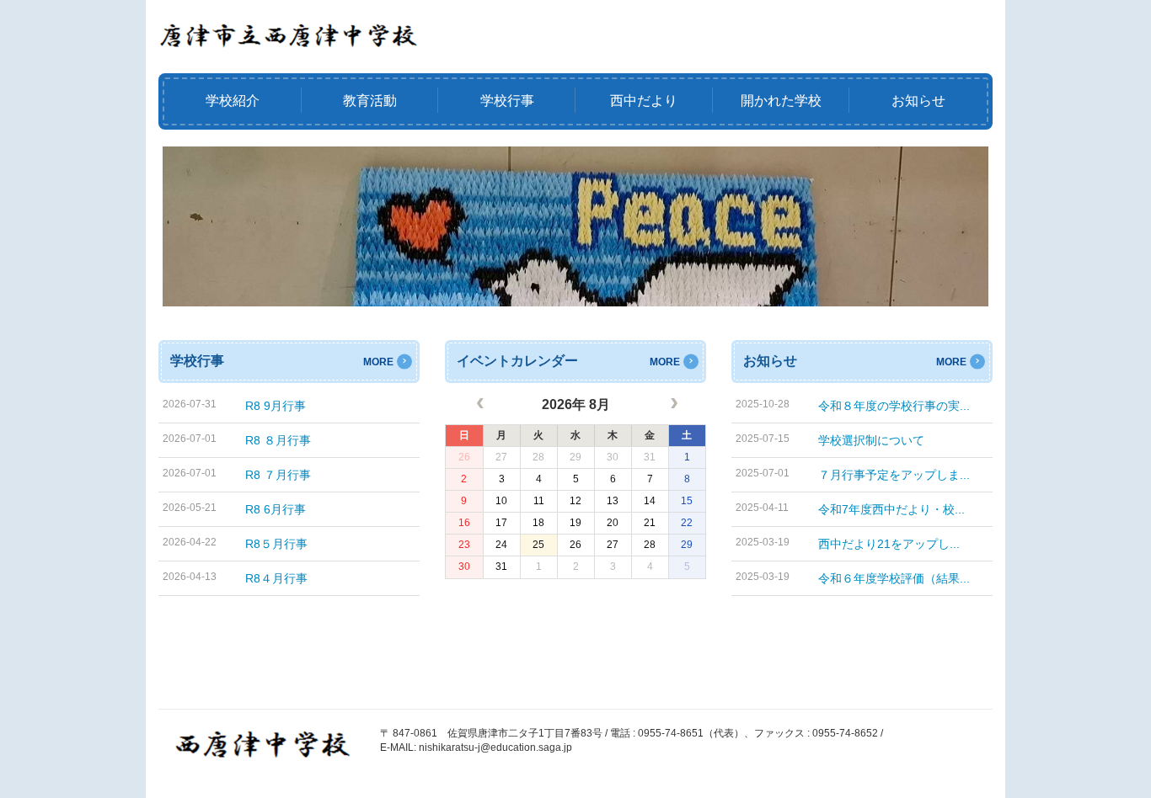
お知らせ (918, 100)
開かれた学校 (781, 100)
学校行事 (507, 100)
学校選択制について (871, 440)
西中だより (643, 100)
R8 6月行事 (275, 509)
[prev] (478, 405)
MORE (378, 362)
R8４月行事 (276, 578)
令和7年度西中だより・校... (891, 509)
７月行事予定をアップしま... (894, 474)
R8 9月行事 (275, 405)
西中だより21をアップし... (889, 544)
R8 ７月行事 (278, 474)
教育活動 (370, 100)
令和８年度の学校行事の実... (894, 405)
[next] (672, 405)
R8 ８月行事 (278, 440)
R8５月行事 (276, 544)
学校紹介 (233, 100)
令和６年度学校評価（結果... (894, 578)
